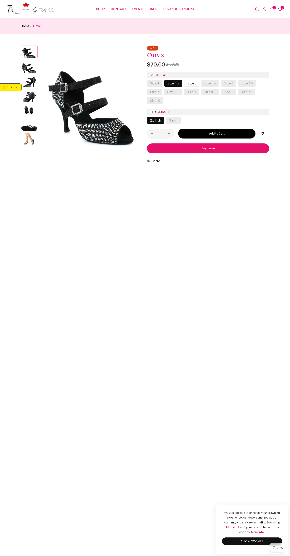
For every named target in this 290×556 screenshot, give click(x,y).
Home (25, 26)
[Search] (257, 9)
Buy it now (208, 148)
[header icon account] (264, 9)
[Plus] (169, 133)
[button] (262, 134)
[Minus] (152, 133)
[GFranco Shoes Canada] (30, 9)
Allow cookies (252, 541)
